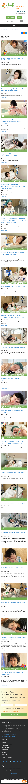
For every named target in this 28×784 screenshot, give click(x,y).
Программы (5, 749)
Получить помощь (7, 744)
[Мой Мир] (26, 33)
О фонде (10, 29)
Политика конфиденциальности (9, 734)
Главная (5, 29)
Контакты (4, 752)
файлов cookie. (14, 781)
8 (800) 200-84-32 (20, 11)
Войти (19, 17)
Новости (16, 29)
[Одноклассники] (24, 33)
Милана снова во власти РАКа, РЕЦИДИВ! (13, 503)
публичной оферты (7, 710)
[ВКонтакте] (22, 33)
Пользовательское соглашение (8, 736)
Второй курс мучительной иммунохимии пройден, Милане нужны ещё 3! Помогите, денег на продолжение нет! (13, 220)
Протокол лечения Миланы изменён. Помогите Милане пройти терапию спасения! (12, 121)
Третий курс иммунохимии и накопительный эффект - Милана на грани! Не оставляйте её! (13, 186)
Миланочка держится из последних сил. (13, 286)
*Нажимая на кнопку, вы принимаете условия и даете (13, 710)
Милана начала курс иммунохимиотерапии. (13, 347)
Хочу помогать (14, 714)
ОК (24, 781)
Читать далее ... (5, 66)
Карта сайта (5, 754)
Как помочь (5, 745)
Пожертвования (6, 751)
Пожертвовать (10, 17)
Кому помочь (5, 747)
